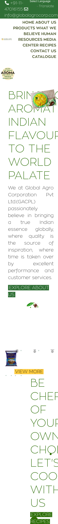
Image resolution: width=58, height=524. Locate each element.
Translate (46, 6)
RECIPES (48, 45)
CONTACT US (43, 51)
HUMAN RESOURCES (37, 36)
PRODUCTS (24, 28)
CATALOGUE (44, 57)
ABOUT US (45, 22)
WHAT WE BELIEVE (40, 31)
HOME (28, 22)
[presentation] (5, 360)
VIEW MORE (29, 371)
